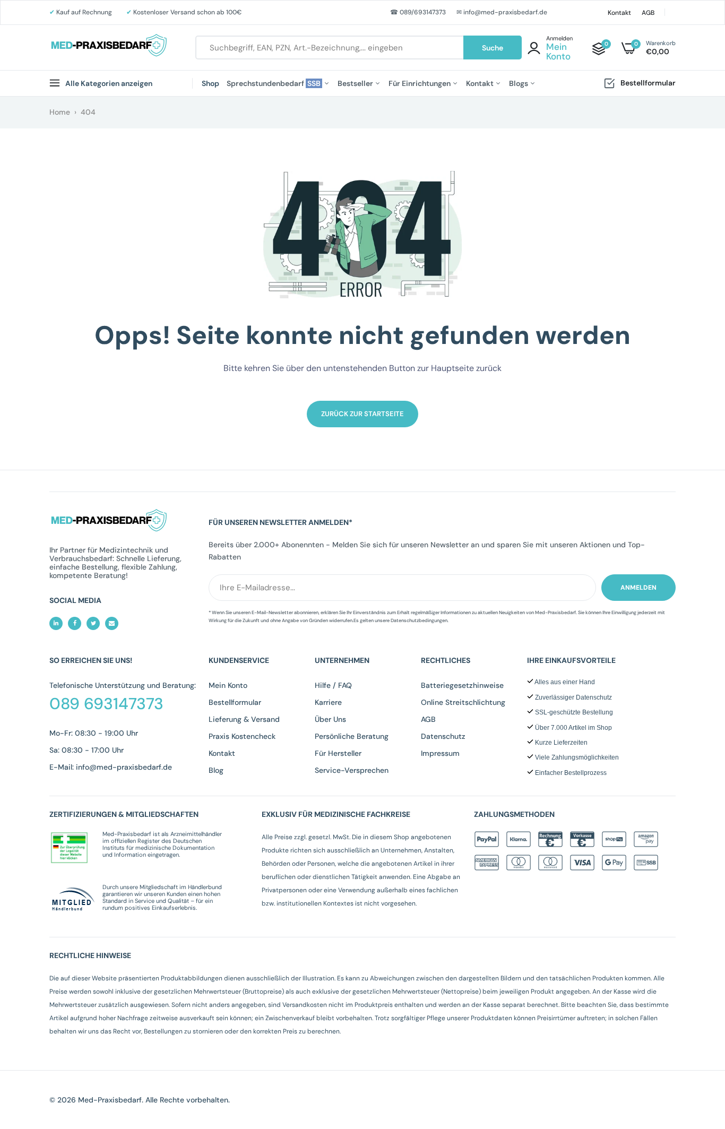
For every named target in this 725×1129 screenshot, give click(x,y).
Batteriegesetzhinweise (462, 685)
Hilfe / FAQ (333, 685)
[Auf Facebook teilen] (74, 623)
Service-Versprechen (352, 770)
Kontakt (619, 12)
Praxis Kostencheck (242, 736)
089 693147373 (106, 704)
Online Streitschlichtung (463, 702)
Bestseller (356, 83)
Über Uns (330, 719)
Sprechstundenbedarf (274, 83)
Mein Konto (228, 685)
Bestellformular (648, 83)
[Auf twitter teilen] (93, 623)
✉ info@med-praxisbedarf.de (501, 12)
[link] (696, 1052)
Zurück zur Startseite (362, 413)
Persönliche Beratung (352, 736)
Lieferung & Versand (244, 719)
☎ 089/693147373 (418, 12)
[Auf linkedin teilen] (56, 623)
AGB (648, 12)
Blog (216, 770)
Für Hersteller (338, 753)
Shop (210, 83)
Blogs (519, 83)
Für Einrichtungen (420, 83)
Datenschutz (443, 736)
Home (59, 112)
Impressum (440, 753)
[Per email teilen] (111, 623)
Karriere (328, 702)
